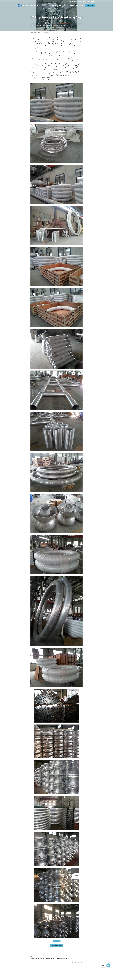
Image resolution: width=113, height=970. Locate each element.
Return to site (34, 962)
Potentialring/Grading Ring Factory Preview (42, 958)
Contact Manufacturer (56, 945)
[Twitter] (76, 962)
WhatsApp (90, 5)
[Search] (83, 5)
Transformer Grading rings (64, 958)
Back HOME (56, 941)
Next (58, 956)
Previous (33, 956)
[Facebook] (73, 962)
